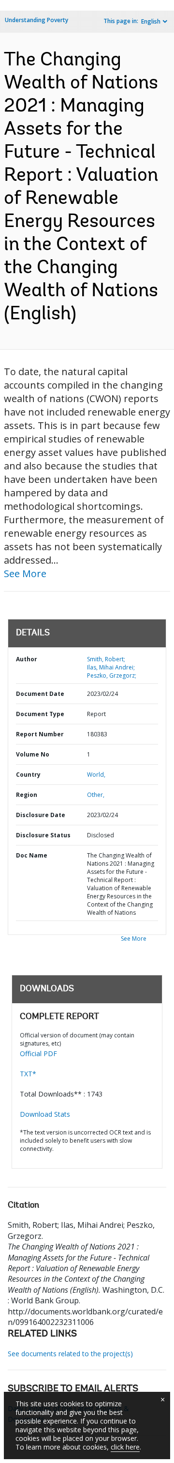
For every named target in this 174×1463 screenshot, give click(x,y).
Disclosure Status (43, 835)
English (150, 21)
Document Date (40, 694)
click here (125, 1446)
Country (28, 774)
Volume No (32, 754)
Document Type (40, 714)
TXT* (28, 1073)
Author (26, 659)
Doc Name (31, 855)
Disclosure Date (40, 815)
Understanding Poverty (36, 20)
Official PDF (38, 1053)
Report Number (40, 734)
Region (26, 795)
